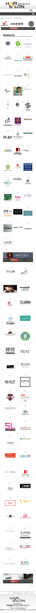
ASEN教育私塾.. (8, 75)
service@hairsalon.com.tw (20, 606)
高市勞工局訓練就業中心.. (10, 563)
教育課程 (9, 18)
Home (4, 18)
